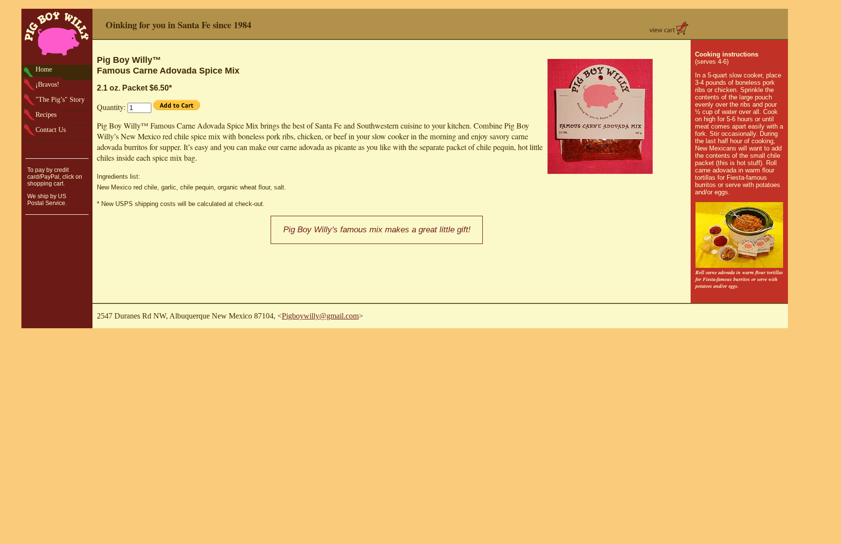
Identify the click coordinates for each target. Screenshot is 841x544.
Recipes (46, 114)
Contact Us (51, 129)
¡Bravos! (47, 84)
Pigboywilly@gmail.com (320, 316)
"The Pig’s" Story (60, 99)
